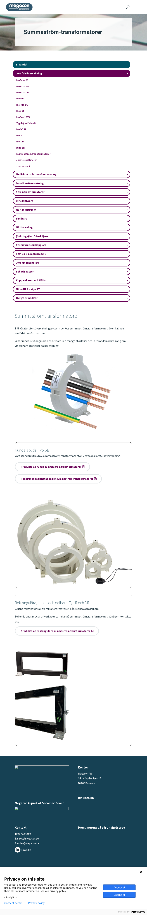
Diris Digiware (24, 201)
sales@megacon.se (28, 838)
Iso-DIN (20, 141)
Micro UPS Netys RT (28, 289)
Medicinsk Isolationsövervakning (36, 174)
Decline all (119, 894)
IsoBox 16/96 (23, 117)
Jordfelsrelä (23, 166)
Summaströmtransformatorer (33, 153)
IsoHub (20, 98)
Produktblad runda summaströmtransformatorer (51, 466)
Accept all (119, 887)
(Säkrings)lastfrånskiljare (32, 236)
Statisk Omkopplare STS (31, 254)
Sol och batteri (25, 271)
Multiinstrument (26, 209)
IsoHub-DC (22, 104)
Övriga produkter (26, 298)
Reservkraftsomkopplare (31, 245)
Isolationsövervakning (30, 183)
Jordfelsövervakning (29, 73)
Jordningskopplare (27, 262)
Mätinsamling (24, 227)
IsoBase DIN (23, 92)
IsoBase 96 (22, 80)
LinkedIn (26, 850)
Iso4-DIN (21, 129)
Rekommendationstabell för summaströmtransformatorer (57, 478)
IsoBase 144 (22, 86)
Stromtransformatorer (30, 192)
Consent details (13, 903)
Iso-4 (19, 135)
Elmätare (21, 218)
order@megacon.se (28, 843)
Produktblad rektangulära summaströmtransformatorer (55, 631)
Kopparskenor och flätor (31, 280)
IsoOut (20, 110)
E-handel (21, 64)
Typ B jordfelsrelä (26, 123)
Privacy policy (36, 903)
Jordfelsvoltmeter (26, 160)
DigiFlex (20, 147)
